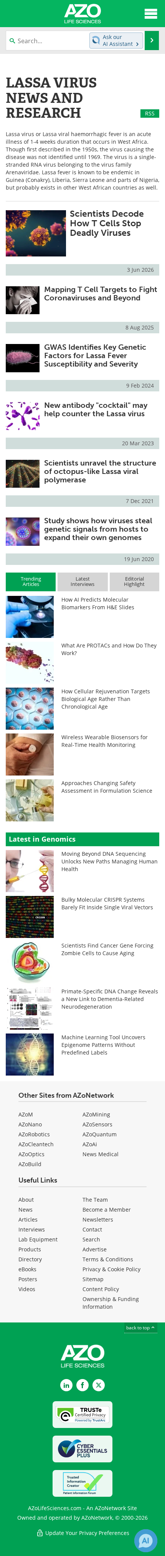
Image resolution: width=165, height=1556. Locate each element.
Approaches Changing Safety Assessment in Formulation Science (106, 786)
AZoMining (96, 1114)
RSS (150, 113)
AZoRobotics (34, 1134)
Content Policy (100, 1289)
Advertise (94, 1249)
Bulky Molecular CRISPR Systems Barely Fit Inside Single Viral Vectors (107, 903)
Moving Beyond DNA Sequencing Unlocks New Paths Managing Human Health (109, 861)
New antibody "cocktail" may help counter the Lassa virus (95, 409)
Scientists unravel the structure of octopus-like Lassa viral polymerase (100, 471)
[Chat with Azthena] (145, 1540)
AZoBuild (29, 1164)
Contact (92, 1229)
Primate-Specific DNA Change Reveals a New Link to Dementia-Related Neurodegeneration (109, 999)
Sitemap (93, 1279)
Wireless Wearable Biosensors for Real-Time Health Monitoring (104, 740)
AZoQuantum (99, 1134)
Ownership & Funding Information (110, 1302)
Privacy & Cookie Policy (111, 1269)
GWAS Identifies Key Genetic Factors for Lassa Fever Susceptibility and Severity (95, 355)
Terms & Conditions (107, 1259)
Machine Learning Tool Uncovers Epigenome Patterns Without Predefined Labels (103, 1045)
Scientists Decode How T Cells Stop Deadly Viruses (107, 223)
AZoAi (89, 1144)
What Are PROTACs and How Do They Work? (109, 649)
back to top (138, 1327)
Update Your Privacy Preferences (86, 1533)
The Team (95, 1199)
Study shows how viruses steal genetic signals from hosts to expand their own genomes (98, 529)
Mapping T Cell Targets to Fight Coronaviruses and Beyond (100, 293)
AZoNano (30, 1124)
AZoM (25, 1114)
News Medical (100, 1154)
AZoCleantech (36, 1144)
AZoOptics (31, 1154)
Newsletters (97, 1219)
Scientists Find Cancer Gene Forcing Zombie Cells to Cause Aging (107, 949)
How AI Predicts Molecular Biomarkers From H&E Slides (97, 603)
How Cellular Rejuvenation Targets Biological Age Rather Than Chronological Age (105, 699)
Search (91, 1239)
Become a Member (106, 1209)
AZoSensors (97, 1124)
